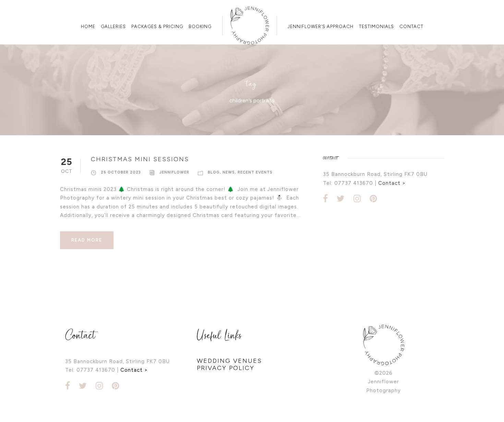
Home (88, 26)
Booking (200, 26)
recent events (255, 172)
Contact (411, 26)
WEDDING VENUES (229, 361)
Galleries (113, 26)
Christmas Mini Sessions (140, 159)
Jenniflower (174, 172)
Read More (86, 240)
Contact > (392, 183)
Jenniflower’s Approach (320, 26)
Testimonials (376, 26)
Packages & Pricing (157, 26)
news (229, 172)
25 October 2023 (121, 172)
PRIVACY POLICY (225, 368)
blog (214, 172)
